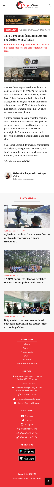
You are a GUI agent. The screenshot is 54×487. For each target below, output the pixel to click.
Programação (27, 352)
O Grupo (27, 356)
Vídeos (27, 344)
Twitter (28, 420)
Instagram (28, 424)
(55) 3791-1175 (28, 383)
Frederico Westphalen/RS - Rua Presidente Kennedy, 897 (28, 389)
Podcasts (27, 348)
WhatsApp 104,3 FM (28, 433)
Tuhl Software (34, 478)
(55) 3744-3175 (28, 395)
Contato (27, 360)
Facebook (28, 416)
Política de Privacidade (27, 363)
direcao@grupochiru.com (28, 403)
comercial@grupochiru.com (28, 399)
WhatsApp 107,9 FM (28, 437)
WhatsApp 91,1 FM (28, 429)
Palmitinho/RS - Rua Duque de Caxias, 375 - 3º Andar (28, 377)
